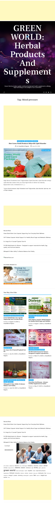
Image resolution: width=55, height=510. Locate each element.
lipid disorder (39, 188)
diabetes (39, 315)
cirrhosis (5, 467)
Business (36, 465)
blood (20, 465)
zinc (9, 477)
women (5, 477)
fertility (36, 467)
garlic (40, 467)
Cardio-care (21, 141)
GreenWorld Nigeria (23, 146)
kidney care (35, 473)
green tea (43, 467)
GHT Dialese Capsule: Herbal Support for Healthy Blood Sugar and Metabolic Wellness (27, 237)
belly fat (17, 465)
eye (32, 467)
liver (45, 473)
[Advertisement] (27, 11)
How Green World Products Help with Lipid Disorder (27, 143)
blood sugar (24, 465)
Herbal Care (28, 141)
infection (22, 473)
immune (12, 473)
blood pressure (12, 188)
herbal (34, 470)
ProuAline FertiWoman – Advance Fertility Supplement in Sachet (38, 383)
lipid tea (46, 188)
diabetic (23, 467)
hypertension (6, 473)
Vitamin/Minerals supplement (36, 349)
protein (15, 475)
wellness (35, 141)
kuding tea (40, 473)
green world (9, 470)
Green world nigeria (20, 470)
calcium (41, 465)
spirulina (31, 475)
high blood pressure (40, 470)
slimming (20, 475)
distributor (28, 467)
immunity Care (20, 380)
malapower (6, 475)
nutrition (45, 315)
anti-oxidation (6, 465)
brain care (6, 315)
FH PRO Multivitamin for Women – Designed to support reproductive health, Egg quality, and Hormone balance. (39, 354)
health (26, 470)
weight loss (44, 475)
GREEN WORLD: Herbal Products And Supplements (27, 54)
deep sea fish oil (11, 467)
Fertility (36, 347)
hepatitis (30, 470)
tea (35, 475)
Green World (14, 315)
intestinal (31, 473)
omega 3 (10, 475)
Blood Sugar (32, 315)
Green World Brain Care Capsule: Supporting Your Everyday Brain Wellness (24, 233)
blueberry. (30, 465)
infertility (26, 473)
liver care (49, 473)
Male (5, 382)
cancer (45, 465)
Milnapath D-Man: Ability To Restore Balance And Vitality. (19, 251)
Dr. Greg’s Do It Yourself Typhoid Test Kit (15, 241)
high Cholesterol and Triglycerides (26, 188)
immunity (17, 473)
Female (31, 347)
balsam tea (12, 465)
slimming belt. (26, 475)
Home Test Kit (7, 347)
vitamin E (38, 475)
